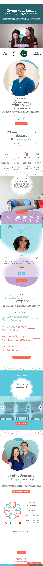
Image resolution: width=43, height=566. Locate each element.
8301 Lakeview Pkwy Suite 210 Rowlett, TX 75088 (32, 509)
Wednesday (28, 518)
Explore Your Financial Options (21, 491)
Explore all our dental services (21, 357)
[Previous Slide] (19, 273)
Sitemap (18, 559)
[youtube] (19, 523)
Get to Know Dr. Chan (21, 123)
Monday (27, 515)
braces (9, 307)
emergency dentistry (36, 19)
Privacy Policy (23, 559)
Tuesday (27, 517)
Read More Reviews (21, 280)
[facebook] (10, 523)
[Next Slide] (23, 273)
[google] (6, 523)
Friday (27, 522)
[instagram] (15, 523)
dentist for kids (28, 115)
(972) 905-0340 (32, 505)
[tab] (20, 255)
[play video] (21, 36)
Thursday (28, 520)
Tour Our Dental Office (21, 423)
